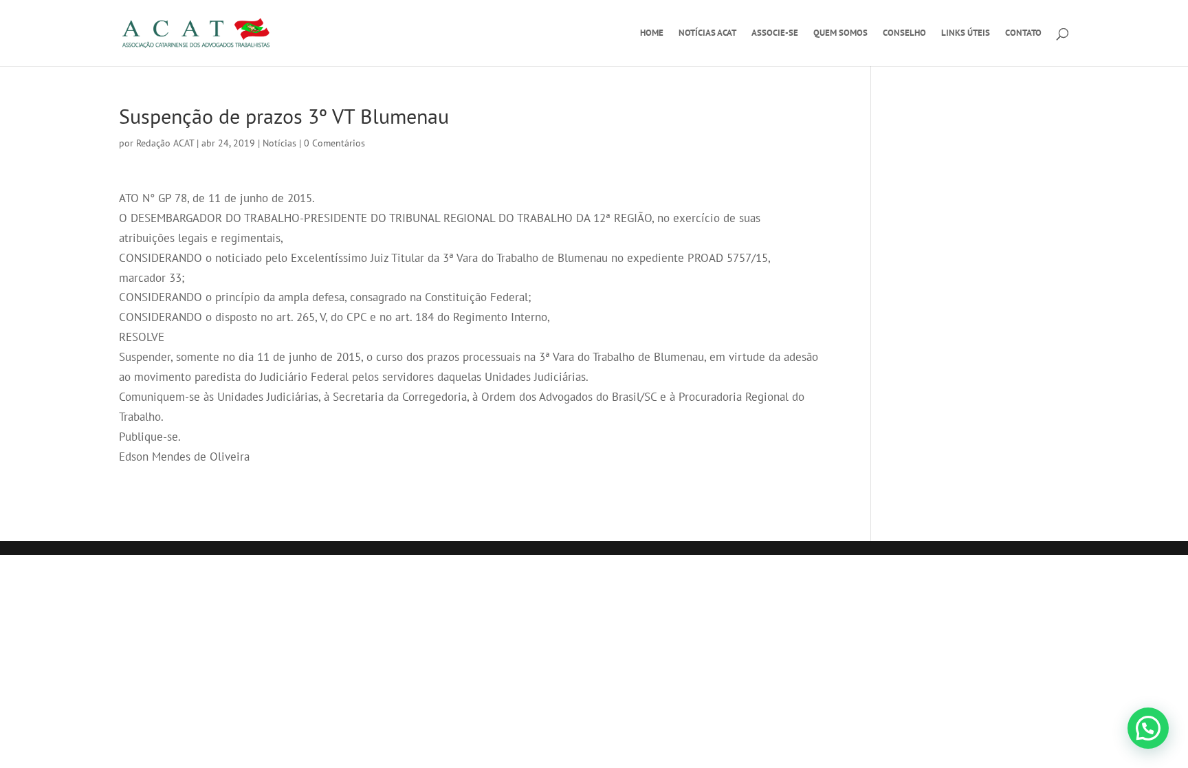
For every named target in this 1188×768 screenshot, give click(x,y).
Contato (1023, 33)
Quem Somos (840, 33)
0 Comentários (334, 143)
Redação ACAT (165, 143)
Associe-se (774, 33)
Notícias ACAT (707, 33)
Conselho (904, 33)
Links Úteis (965, 33)
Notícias (279, 143)
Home (651, 33)
